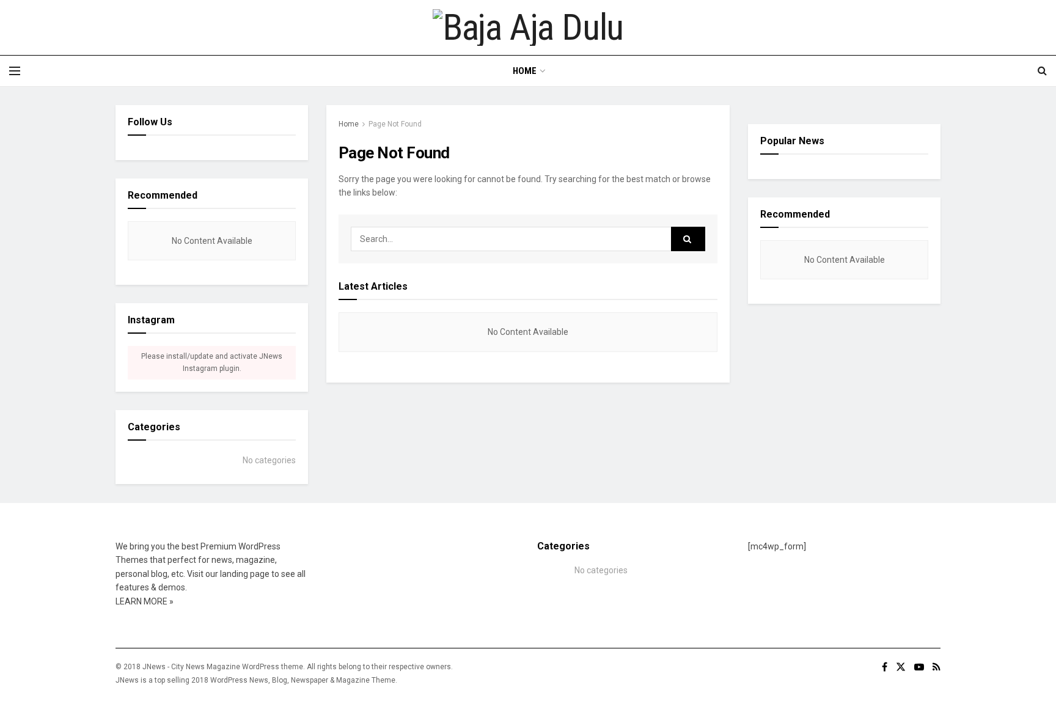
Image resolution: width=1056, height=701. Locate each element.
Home (525, 70)
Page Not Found (395, 124)
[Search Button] (688, 239)
